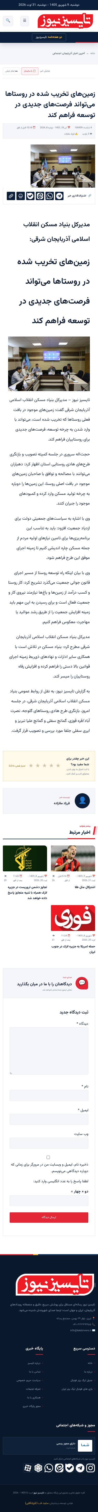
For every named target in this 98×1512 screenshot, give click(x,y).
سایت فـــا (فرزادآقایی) (37, 1503)
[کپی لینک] (11, 196)
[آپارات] (27, 1468)
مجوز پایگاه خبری (32, 1406)
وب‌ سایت (81, 1134)
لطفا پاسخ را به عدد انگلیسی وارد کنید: (60, 1181)
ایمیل (83, 1110)
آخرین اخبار (79, 53)
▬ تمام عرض (11, 71)
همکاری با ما (34, 1398)
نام (85, 1087)
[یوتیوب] (69, 1468)
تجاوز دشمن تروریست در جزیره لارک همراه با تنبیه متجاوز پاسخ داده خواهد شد (27, 893)
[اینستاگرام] (90, 1468)
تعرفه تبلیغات (33, 1389)
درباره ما (88, 1372)
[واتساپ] (48, 1468)
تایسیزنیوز (49, 37)
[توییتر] (38, 1468)
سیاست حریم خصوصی (28, 1380)
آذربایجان (67, 53)
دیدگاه (82, 1024)
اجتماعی (57, 53)
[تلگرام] (80, 1468)
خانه (92, 53)
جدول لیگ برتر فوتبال (82, 1380)
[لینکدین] (59, 1468)
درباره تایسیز (34, 1363)
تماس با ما (35, 1372)
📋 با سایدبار (30, 71)
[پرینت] (20, 196)
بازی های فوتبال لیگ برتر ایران (77, 1389)
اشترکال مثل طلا (85, 887)
